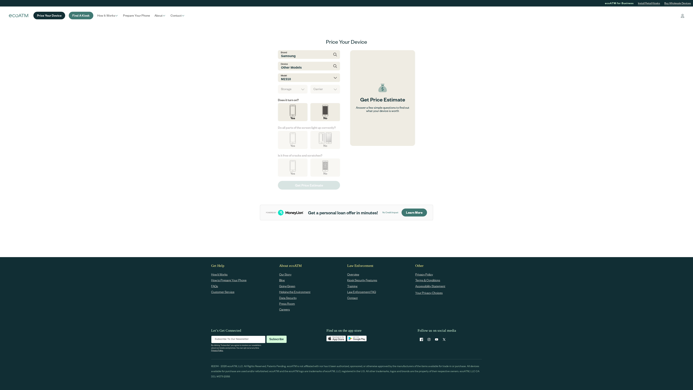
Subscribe (276, 339)
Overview (353, 274)
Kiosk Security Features (362, 280)
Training (352, 286)
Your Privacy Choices (429, 293)
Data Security (288, 298)
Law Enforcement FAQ (361, 292)
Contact (352, 298)
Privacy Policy (424, 274)
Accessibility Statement (430, 286)
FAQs (214, 286)
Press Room (287, 304)
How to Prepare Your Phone (229, 280)
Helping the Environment (294, 292)
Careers (284, 309)
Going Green (287, 286)
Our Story (285, 274)
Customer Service (222, 292)
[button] (108, 15)
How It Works (219, 274)
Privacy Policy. (217, 350)
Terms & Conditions (427, 280)
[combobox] (309, 54)
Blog (282, 280)
